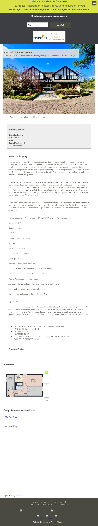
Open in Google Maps (12, 495)
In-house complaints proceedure (55, 504)
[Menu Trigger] (94, 3)
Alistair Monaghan (58, 522)
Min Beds (30, 21)
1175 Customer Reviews (56, 39)
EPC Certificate (11, 417)
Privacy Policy (35, 504)
